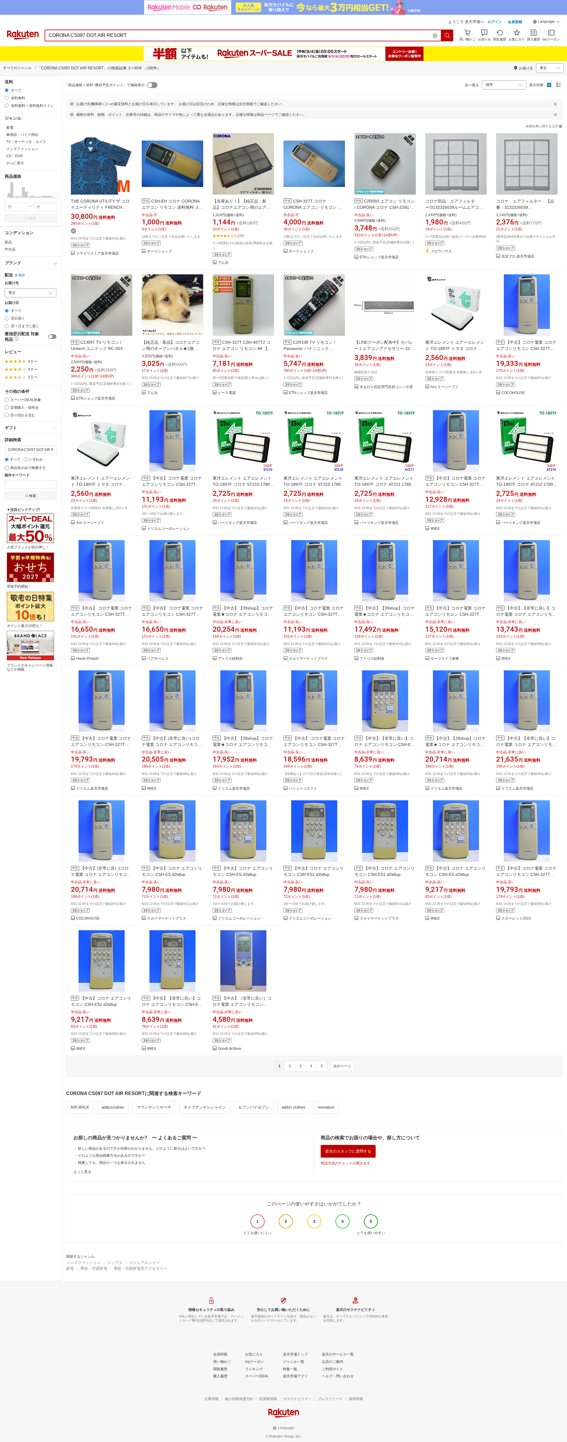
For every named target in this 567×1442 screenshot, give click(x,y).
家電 (70, 1268)
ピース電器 (227, 393)
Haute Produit (87, 659)
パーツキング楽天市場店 (237, 523)
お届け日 (12, 303)
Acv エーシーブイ (445, 387)
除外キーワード (17, 475)
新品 (8, 242)
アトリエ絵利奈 (230, 659)
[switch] (52, 336)
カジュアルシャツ (144, 1262)
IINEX (435, 529)
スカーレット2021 (516, 918)
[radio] (7, 90)
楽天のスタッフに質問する (348, 1151)
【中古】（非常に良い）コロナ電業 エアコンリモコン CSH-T (242, 1004)
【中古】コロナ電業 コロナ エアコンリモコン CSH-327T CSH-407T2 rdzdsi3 (172, 484)
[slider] (5, 197)
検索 (32, 218)
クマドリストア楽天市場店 (97, 253)
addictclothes (113, 1107)
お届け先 (12, 283)
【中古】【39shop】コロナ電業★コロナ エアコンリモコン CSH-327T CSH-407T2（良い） (384, 614)
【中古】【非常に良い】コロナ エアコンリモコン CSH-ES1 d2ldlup (172, 1004)
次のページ (342, 1066)
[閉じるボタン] (555, 104)
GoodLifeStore (229, 1049)
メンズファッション (83, 1262)
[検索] (447, 35)
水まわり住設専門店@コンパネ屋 (386, 387)
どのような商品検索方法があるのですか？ (111, 1155)
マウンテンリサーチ (154, 1107)
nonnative (326, 1107)
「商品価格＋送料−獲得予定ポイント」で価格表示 (105, 85)
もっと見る (82, 1172)
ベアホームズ (157, 659)
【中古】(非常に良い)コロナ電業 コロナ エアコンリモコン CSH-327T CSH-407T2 (172, 744)
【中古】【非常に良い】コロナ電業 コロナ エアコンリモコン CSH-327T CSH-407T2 (526, 744)
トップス (115, 1262)
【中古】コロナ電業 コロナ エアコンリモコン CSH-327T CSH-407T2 (526, 348)
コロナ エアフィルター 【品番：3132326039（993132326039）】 (525, 207)
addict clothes (293, 1107)
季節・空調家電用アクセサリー (140, 1268)
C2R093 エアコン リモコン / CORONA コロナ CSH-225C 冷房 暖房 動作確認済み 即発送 (384, 207)
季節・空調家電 (93, 1268)
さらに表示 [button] (15, 163)
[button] (546, 22)
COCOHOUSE (513, 393)
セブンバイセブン (253, 1107)
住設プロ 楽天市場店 (517, 256)
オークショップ (159, 251)
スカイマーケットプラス (308, 659)
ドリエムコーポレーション (168, 529)
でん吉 (223, 263)
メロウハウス (441, 251)
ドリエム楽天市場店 (92, 789)
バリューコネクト (303, 789)
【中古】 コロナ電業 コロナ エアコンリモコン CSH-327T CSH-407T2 (101, 614)
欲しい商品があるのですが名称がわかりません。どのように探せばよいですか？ (142, 1148)
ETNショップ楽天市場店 (379, 257)
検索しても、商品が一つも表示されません (111, 1163)
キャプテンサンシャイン (205, 1107)
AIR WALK (80, 1107)
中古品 (10, 249)
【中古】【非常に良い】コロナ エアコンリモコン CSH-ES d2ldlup (383, 744)
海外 (21, 275)
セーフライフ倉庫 (445, 659)
